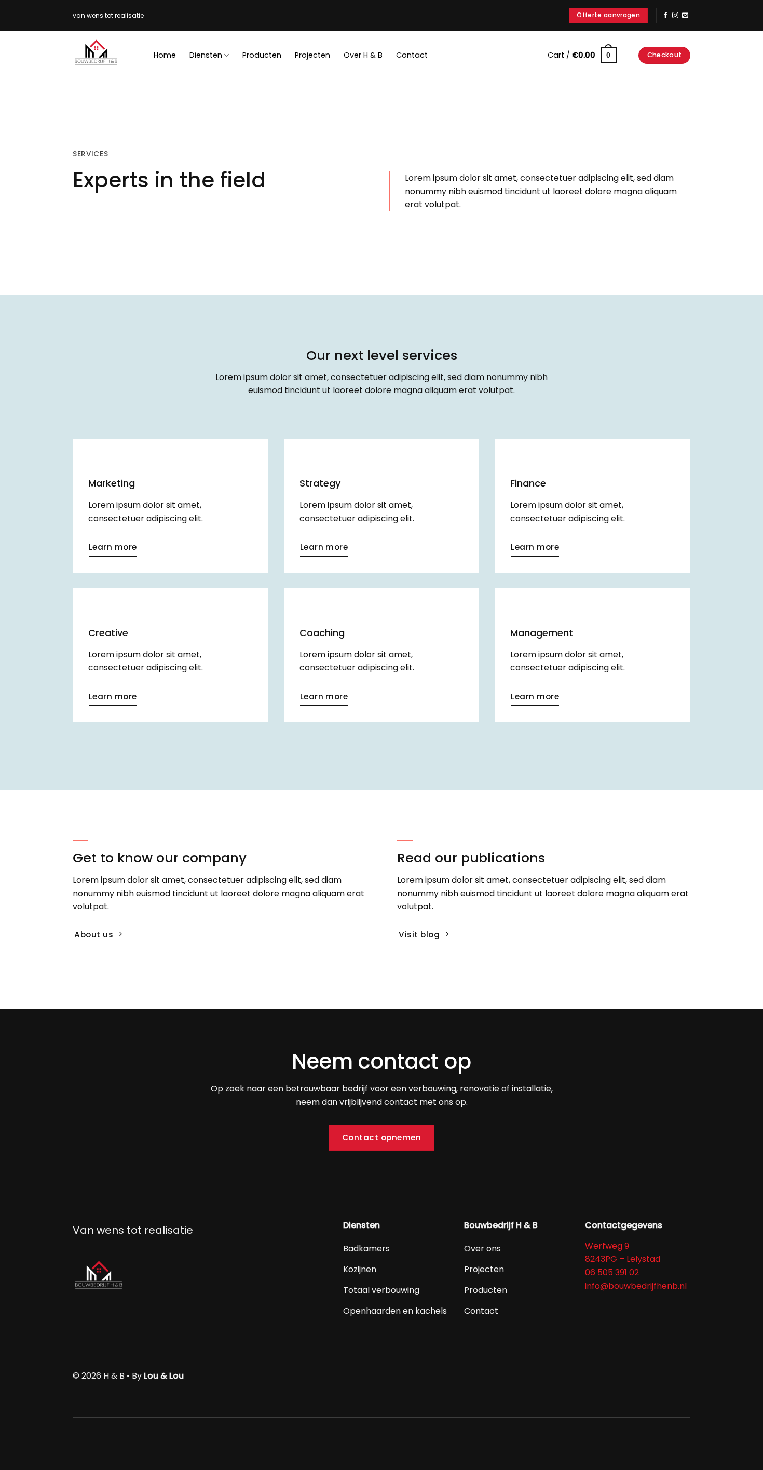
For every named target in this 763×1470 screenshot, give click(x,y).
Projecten (312, 55)
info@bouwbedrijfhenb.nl (636, 1286)
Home (165, 55)
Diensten (205, 55)
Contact (412, 55)
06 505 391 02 (612, 1272)
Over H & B (363, 55)
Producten (261, 55)
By (158, 1376)
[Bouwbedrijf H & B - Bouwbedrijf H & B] (99, 54)
